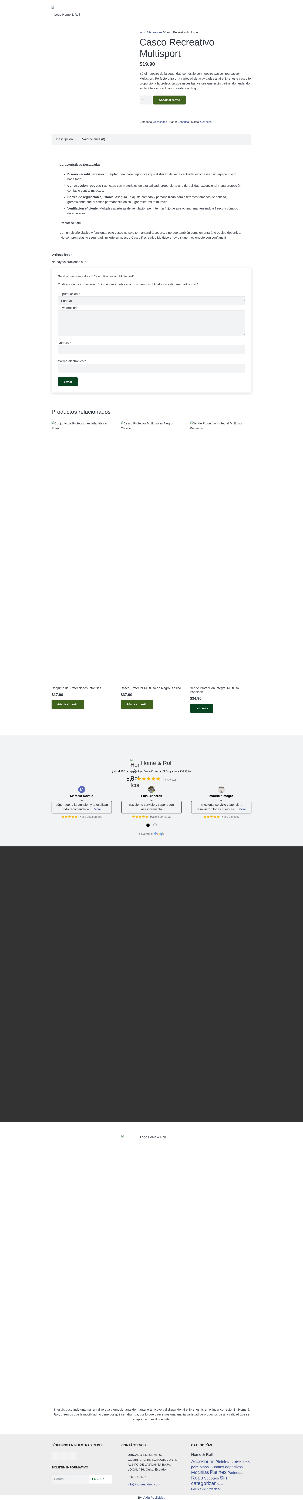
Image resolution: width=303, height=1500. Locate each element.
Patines (218, 1472)
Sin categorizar (209, 1480)
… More (95, 809)
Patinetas (235, 1473)
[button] (68, 704)
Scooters (211, 1478)
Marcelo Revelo (81, 796)
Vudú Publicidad (154, 1497)
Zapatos (220, 1484)
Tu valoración (68, 308)
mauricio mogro (221, 796)
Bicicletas (224, 1462)
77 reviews (170, 779)
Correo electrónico (72, 361)
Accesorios (203, 1461)
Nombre (64, 342)
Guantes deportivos (226, 1467)
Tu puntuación (69, 294)
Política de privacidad (206, 1489)
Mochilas (200, 1472)
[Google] (72, 1456)
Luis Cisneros (151, 796)
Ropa (197, 1478)
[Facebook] (55, 1456)
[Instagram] (64, 1456)
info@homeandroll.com (144, 1484)
